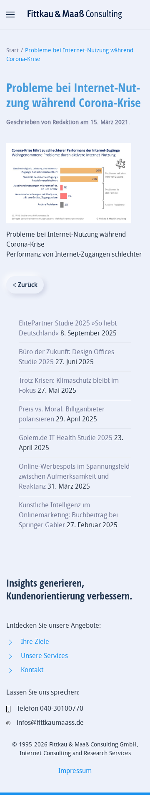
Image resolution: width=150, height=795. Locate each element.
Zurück (27, 285)
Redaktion (65, 122)
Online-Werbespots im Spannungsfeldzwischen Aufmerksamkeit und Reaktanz (74, 476)
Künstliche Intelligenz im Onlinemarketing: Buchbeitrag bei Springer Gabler (68, 515)
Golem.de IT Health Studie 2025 (65, 438)
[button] (10, 14)
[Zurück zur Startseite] (75, 14)
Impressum (75, 771)
